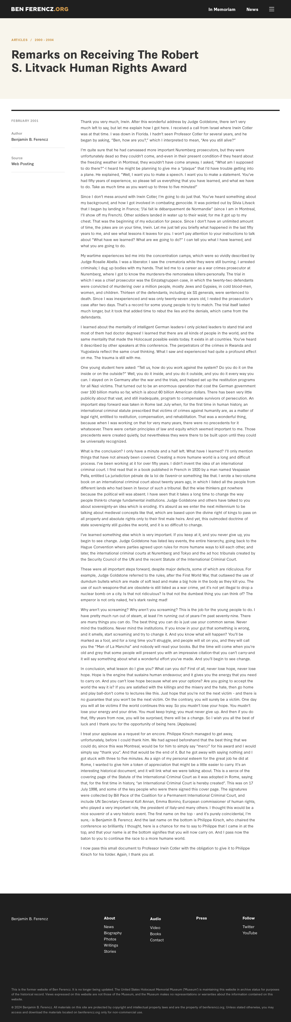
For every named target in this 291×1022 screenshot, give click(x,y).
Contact (157, 939)
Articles (19, 39)
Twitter (248, 926)
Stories (110, 951)
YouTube (250, 932)
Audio (155, 918)
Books (155, 933)
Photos (110, 938)
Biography (113, 932)
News (109, 926)
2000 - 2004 (44, 39)
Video (155, 927)
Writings (111, 945)
